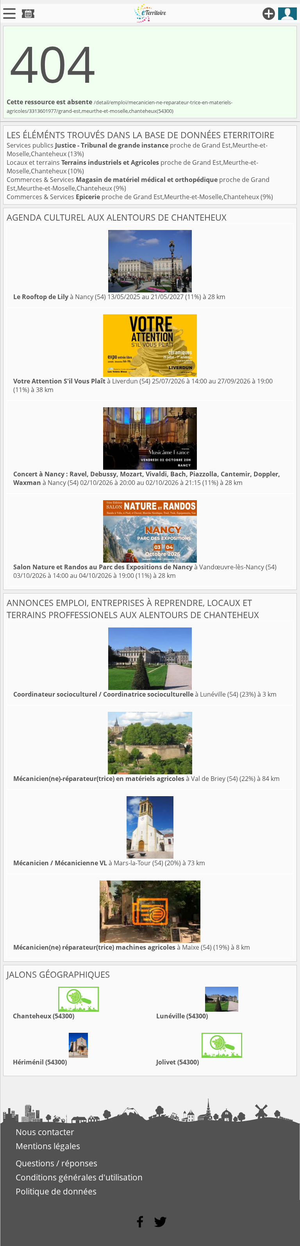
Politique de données (56, 1191)
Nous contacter (45, 1132)
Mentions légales (48, 1146)
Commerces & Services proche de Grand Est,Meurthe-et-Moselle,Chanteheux (134, 197)
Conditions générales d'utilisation (79, 1177)
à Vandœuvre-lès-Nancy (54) (145, 567)
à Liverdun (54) (81, 381)
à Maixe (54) (112, 947)
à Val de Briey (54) (125, 778)
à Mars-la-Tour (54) (88, 863)
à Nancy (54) (59, 296)
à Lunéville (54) (125, 694)
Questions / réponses (56, 1163)
